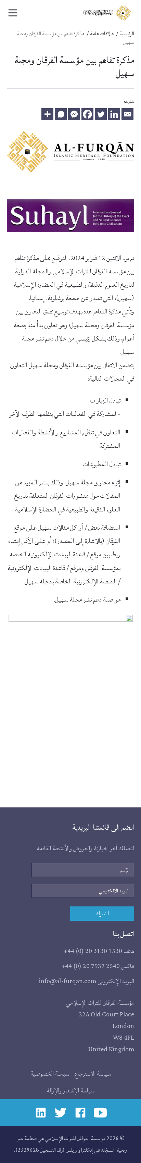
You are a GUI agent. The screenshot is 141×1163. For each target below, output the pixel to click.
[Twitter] (101, 114)
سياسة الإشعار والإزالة (70, 1090)
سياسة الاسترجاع (92, 1073)
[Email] (127, 114)
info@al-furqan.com (67, 981)
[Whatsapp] (61, 114)
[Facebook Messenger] (74, 114)
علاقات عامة (102, 33)
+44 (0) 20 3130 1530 (93, 951)
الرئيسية (126, 33)
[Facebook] (87, 114)
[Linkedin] (114, 114)
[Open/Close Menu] (13, 13)
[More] (47, 114)
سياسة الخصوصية (49, 1073)
